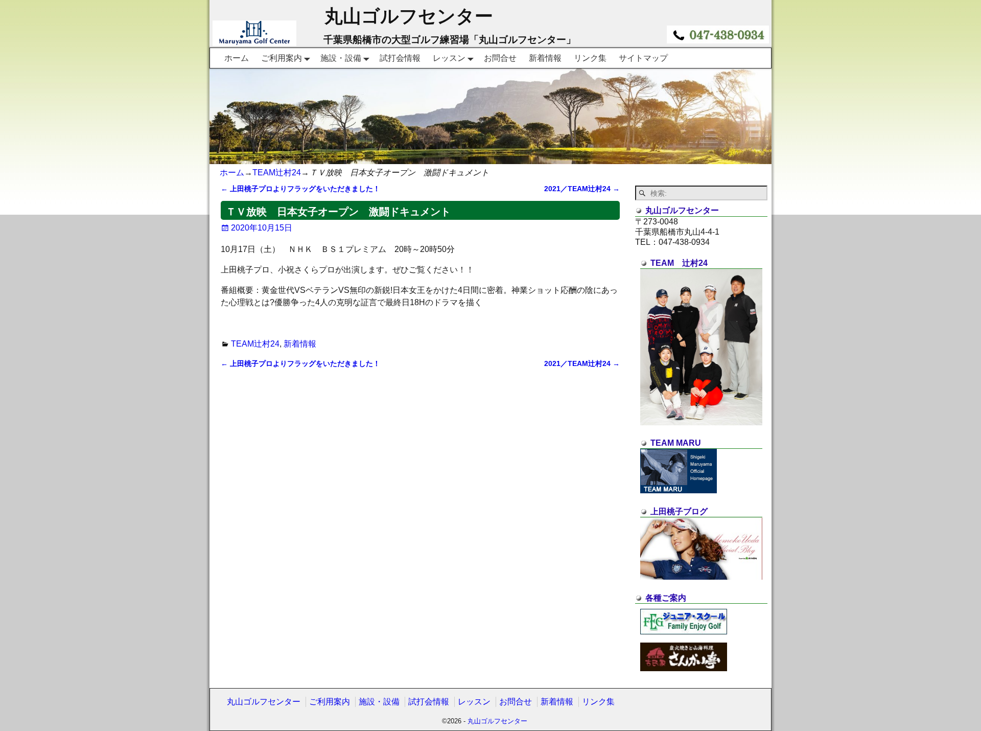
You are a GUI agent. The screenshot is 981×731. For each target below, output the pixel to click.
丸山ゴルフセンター (408, 16)
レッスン (449, 58)
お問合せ (500, 58)
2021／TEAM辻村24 (582, 189)
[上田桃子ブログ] (701, 577)
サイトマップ (643, 58)
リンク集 (590, 58)
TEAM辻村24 (276, 172)
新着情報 (545, 58)
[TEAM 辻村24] (701, 422)
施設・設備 (340, 58)
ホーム (236, 58)
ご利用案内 (281, 58)
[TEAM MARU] (678, 490)
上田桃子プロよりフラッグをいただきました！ (300, 189)
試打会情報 (400, 58)
